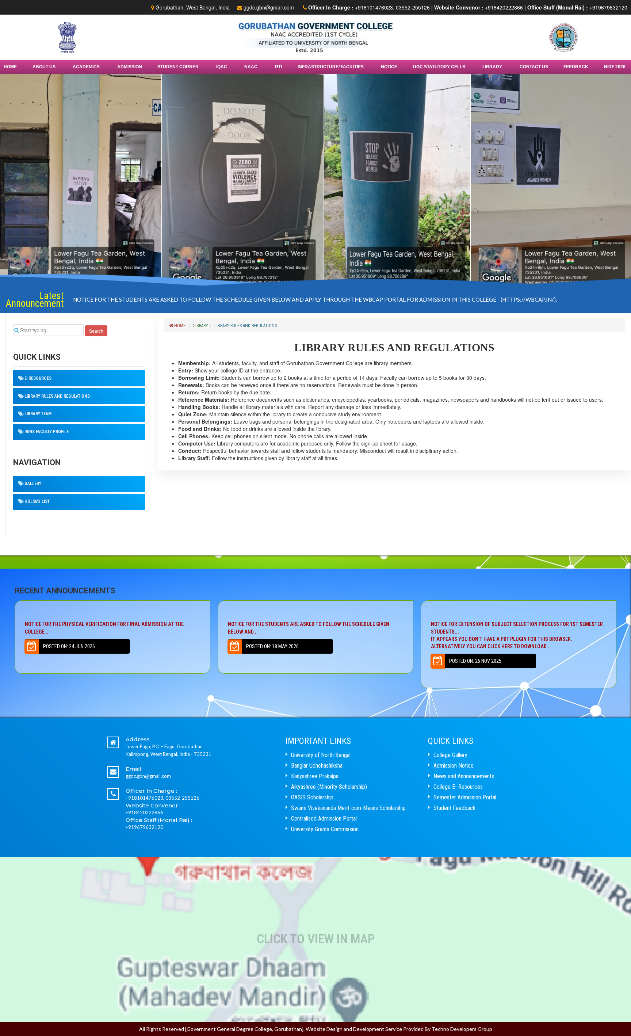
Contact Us (534, 66)
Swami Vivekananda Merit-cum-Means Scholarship (348, 807)
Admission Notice (453, 765)
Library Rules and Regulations (57, 396)
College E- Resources (458, 786)
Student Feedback (454, 807)
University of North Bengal (321, 755)
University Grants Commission (325, 829)
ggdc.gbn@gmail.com (269, 7)
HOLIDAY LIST (37, 501)
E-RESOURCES (37, 378)
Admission (129, 66)
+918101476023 (374, 7)
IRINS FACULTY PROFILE (46, 431)
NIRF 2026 (615, 66)
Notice (389, 66)
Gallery (32, 483)
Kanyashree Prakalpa (315, 776)
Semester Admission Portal (464, 797)
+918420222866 (504, 7)
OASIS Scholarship (312, 797)
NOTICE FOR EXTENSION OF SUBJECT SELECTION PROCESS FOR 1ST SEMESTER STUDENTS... (314, 635)
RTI (278, 66)
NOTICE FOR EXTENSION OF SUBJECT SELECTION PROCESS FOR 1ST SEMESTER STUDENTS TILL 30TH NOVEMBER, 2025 (229, 297)
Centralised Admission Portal (324, 818)
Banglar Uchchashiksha (317, 765)
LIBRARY (200, 325)
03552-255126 (413, 7)
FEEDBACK (575, 66)
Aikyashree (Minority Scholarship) (329, 786)
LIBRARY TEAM (37, 413)
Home (10, 66)
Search (96, 331)
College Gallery (450, 755)
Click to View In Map (316, 939)
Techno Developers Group (462, 1029)
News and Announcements (463, 776)
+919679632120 (608, 7)
